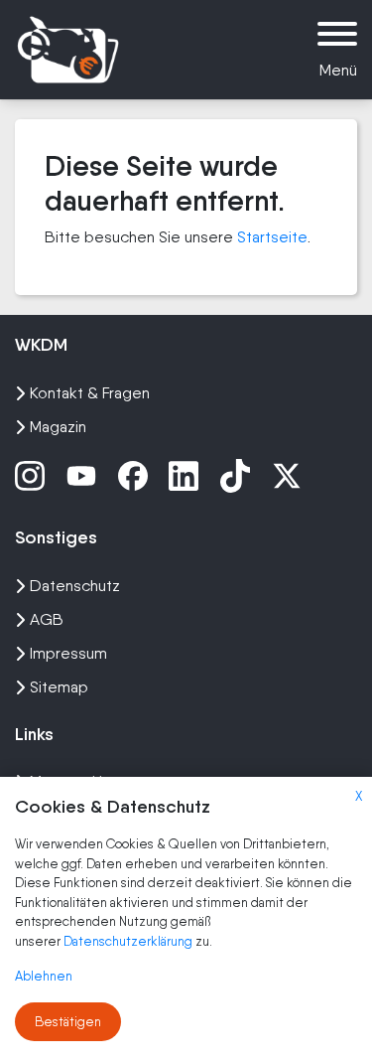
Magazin (58, 426)
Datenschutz (75, 585)
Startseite (272, 236)
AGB (46, 619)
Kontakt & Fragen (90, 392)
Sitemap (59, 687)
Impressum (68, 653)
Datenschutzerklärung (129, 941)
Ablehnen (43, 976)
